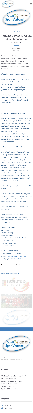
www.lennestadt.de (16, 259)
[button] (31, 4)
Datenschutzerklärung (16, 359)
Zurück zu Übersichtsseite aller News (13, 265)
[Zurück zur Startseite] (8, 4)
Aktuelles (16, 31)
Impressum (4, 359)
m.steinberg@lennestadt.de (16, 256)
